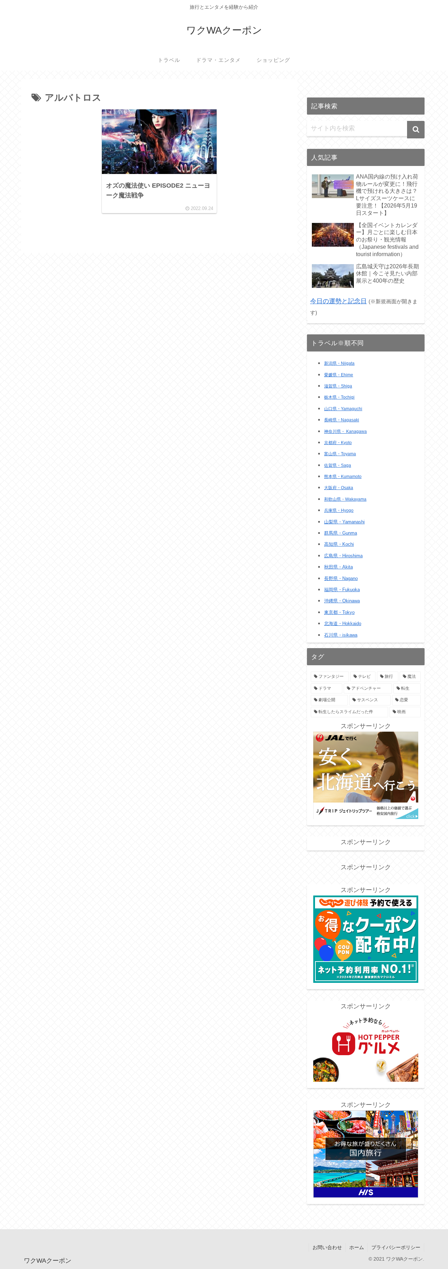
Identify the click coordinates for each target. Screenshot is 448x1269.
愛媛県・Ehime (338, 374)
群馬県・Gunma (340, 533)
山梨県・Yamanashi (344, 522)
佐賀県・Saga (337, 465)
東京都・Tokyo (339, 612)
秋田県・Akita (338, 567)
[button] (416, 129)
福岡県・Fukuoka (342, 589)
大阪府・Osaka (338, 487)
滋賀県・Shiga (338, 386)
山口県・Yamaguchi (343, 408)
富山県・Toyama (340, 453)
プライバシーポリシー (395, 1247)
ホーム (356, 1247)
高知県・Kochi (339, 544)
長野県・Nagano (341, 578)
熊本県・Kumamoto (343, 476)
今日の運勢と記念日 (338, 301)
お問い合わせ (327, 1247)
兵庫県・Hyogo (339, 510)
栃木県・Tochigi (339, 397)
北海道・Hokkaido (342, 623)
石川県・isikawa (340, 635)
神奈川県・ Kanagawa (345, 431)
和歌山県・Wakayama (345, 499)
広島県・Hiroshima (343, 555)
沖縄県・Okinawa (342, 600)
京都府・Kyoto (338, 442)
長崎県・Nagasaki (341, 420)
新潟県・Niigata (339, 363)
